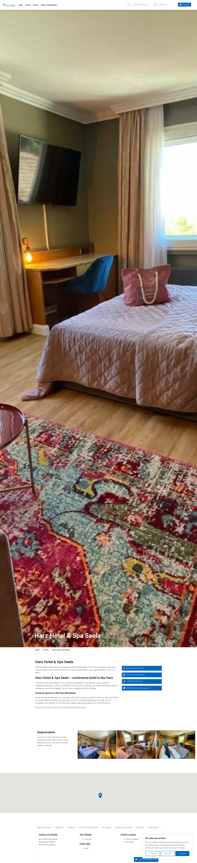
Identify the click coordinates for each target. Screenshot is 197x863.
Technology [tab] (106, 827)
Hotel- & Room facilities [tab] (88, 827)
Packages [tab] (140, 827)
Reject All (168, 853)
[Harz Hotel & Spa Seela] (9, 5)
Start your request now (136, 675)
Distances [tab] (71, 827)
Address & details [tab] (44, 827)
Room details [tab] (153, 827)
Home (37, 650)
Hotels (28, 5)
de (194, 5)
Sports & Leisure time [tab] (123, 827)
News (21, 5)
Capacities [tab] (59, 827)
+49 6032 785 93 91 (135, 681)
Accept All (182, 853)
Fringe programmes (49, 5)
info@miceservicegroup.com (138, 688)
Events (36, 5)
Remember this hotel (135, 668)
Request (186, 4)
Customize (153, 853)
